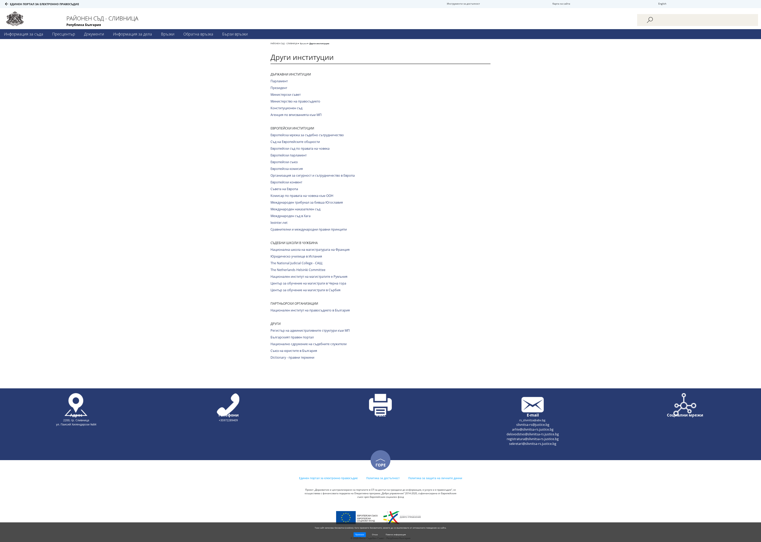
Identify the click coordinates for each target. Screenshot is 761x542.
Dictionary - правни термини (292, 357)
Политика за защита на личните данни (435, 478)
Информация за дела (132, 34)
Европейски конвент (286, 182)
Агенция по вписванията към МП (296, 115)
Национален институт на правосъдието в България (310, 310)
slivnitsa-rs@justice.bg (532, 424)
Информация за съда (23, 34)
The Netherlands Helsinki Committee (298, 270)
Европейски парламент (289, 155)
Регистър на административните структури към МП (310, 330)
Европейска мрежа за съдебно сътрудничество (307, 135)
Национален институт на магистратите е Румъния (309, 276)
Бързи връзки (235, 34)
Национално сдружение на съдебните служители (309, 344)
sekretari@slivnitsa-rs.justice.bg (532, 443)
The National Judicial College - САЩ (296, 263)
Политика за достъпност (383, 478)
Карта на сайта (561, 3)
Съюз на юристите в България (294, 351)
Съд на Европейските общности (295, 142)
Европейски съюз (284, 162)
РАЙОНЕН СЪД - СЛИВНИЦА (284, 43)
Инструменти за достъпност (463, 3)
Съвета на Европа (284, 189)
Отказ (375, 534)
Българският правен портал (292, 337)
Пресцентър (63, 34)
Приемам (359, 534)
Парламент (279, 81)
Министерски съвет (286, 94)
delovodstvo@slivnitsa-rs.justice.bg (533, 434)
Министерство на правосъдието (295, 101)
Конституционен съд (286, 108)
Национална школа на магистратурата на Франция (310, 249)
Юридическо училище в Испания (296, 256)
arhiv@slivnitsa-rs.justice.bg (533, 429)
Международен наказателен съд (295, 209)
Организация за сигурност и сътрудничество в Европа (313, 175)
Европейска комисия (287, 169)
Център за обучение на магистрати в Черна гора (308, 283)
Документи (94, 34)
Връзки (167, 34)
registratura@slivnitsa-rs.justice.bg (533, 439)
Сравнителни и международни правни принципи (309, 229)
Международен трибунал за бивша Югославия (307, 202)
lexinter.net (279, 222)
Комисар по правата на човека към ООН (302, 195)
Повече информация (396, 534)
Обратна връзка (198, 34)
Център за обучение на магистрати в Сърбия (305, 290)
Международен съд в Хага (291, 216)
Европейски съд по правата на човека (300, 148)
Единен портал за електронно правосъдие (44, 4)
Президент (279, 88)
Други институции (319, 43)
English (662, 3)
